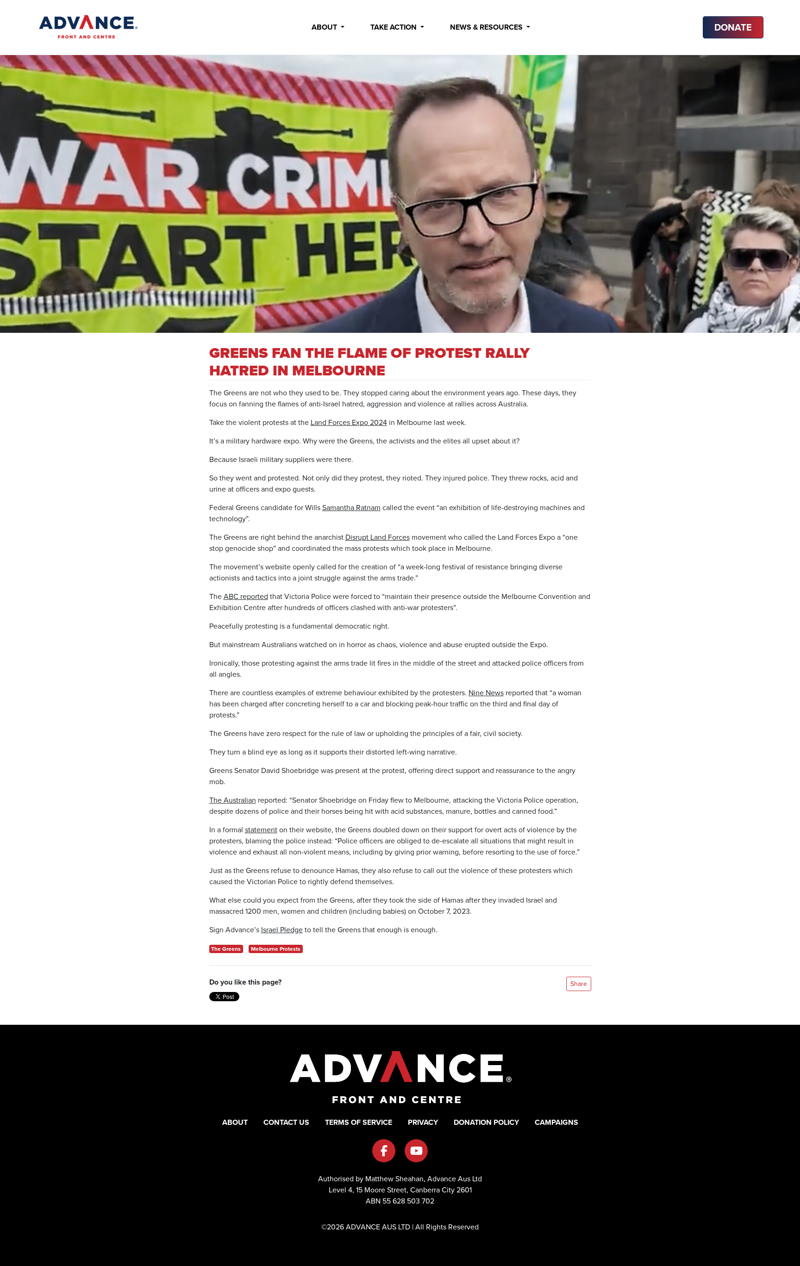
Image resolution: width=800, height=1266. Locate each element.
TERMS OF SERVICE (358, 1122)
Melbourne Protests (275, 949)
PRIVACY (423, 1122)
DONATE (733, 27)
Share (578, 984)
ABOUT (235, 1122)
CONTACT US (286, 1122)
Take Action (394, 27)
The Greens (226, 949)
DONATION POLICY (486, 1122)
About (325, 27)
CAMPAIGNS (556, 1122)
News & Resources (487, 27)
